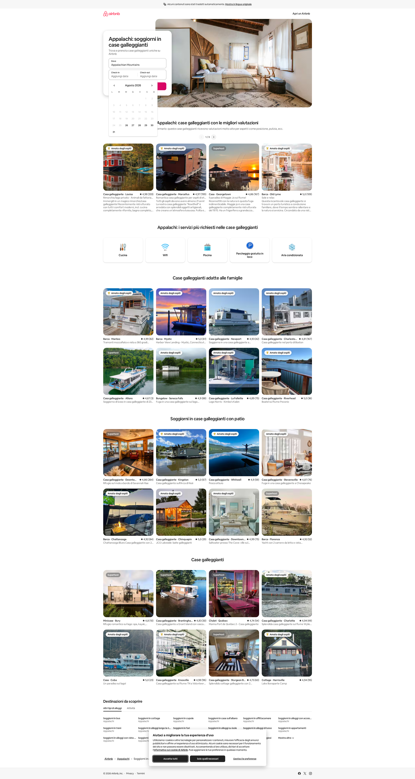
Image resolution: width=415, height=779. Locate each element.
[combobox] (137, 65)
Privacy (130, 773)
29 (145, 125)
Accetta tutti (170, 758)
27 (133, 125)
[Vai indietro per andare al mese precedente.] (114, 85)
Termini (141, 773)
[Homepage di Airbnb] (111, 13)
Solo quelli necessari (207, 758)
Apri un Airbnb (301, 13)
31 (114, 132)
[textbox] (123, 76)
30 (152, 125)
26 (126, 125)
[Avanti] (213, 137)
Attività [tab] (131, 708)
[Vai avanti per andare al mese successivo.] (152, 85)
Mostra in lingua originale (238, 4)
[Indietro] (201, 137)
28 (139, 125)
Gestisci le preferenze (244, 758)
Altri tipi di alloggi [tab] (112, 708)
